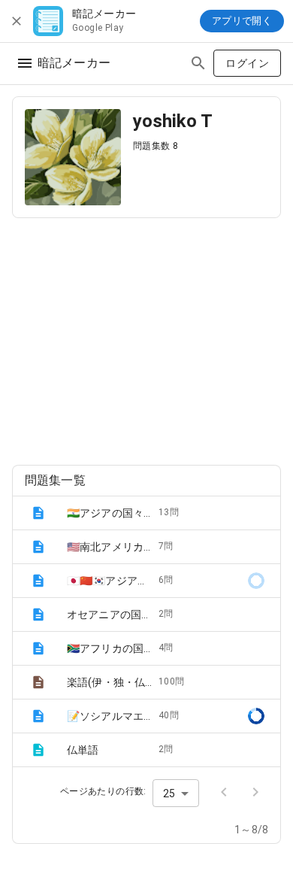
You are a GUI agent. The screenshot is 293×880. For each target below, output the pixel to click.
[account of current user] (25, 63)
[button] (146, 513)
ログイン (247, 63)
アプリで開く (242, 20)
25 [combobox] (169, 793)
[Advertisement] (146, 335)
